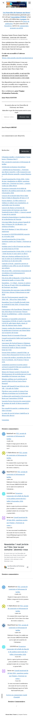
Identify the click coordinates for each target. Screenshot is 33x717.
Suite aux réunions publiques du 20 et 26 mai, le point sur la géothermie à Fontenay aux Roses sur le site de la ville (16, 258)
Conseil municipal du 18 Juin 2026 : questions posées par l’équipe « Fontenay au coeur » (16, 241)
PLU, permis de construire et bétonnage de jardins (16, 436)
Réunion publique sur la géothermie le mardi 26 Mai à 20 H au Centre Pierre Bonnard (14, 381)
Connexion (5, 420)
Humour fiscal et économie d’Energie (14, 335)
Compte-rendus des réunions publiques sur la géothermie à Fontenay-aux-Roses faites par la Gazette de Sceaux (16, 330)
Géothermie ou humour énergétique (14, 167)
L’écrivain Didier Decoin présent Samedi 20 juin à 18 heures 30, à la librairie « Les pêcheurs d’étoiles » (16, 224)
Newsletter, (8, 26)
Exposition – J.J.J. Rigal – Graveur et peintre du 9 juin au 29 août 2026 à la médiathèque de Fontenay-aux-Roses (16, 285)
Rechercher (5, 150)
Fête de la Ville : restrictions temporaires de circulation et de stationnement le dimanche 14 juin (16, 273)
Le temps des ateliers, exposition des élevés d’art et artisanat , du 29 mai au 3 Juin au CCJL (16, 359)
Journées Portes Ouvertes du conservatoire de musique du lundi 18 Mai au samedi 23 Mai (16, 403)
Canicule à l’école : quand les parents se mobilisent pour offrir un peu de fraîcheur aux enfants (16, 266)
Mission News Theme (11, 714)
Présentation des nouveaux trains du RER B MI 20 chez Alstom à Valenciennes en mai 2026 (16, 292)
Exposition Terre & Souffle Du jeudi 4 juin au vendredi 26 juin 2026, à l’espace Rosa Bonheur (15, 304)
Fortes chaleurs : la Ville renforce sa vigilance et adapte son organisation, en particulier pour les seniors (15, 203)
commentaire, (24, 26)
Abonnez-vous (24, 117)
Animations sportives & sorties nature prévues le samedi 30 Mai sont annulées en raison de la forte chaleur (16, 367)
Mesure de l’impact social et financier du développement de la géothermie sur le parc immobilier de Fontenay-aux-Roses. (16, 374)
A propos (23, 19)
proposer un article (16, 28)
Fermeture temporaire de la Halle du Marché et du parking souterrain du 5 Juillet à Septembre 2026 (16, 190)
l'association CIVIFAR (18, 17)
